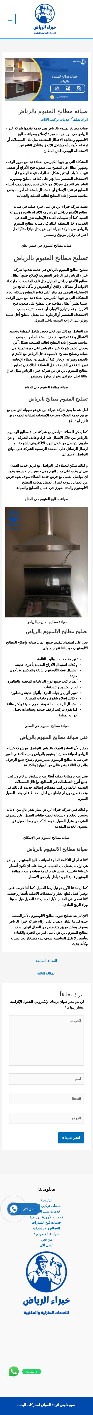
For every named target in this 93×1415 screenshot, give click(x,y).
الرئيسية (47, 1200)
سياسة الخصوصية (46, 1234)
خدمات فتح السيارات (46, 1222)
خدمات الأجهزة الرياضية (46, 1217)
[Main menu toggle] (10, 19)
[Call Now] (13, 1209)
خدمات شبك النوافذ (47, 1211)
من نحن (46, 1239)
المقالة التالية (46, 973)
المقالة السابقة (46, 961)
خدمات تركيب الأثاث (55, 119)
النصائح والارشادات (46, 1228)
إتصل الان (47, 1245)
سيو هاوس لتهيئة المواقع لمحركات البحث (46, 1405)
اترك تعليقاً (80, 119)
